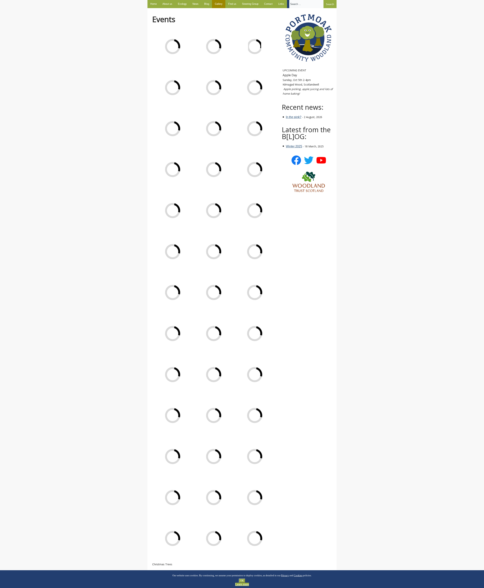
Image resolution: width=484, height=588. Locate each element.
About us (167, 3)
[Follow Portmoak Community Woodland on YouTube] (321, 164)
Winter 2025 (294, 146)
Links (281, 3)
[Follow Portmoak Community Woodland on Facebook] (296, 164)
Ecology (182, 3)
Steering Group (250, 3)
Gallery (219, 3)
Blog (206, 3)
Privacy (285, 575)
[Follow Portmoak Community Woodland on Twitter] (308, 164)
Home (153, 3)
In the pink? (293, 117)
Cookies (298, 575)
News (195, 3)
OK (242, 580)
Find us (232, 3)
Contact (268, 3)
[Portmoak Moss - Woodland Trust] (309, 182)
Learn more (242, 584)
